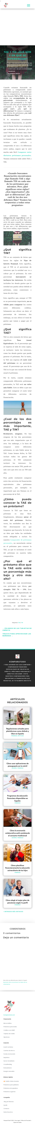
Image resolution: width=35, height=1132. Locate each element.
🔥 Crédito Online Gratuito (11, 1081)
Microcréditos (8, 1023)
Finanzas (11, 71)
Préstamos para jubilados (11, 1085)
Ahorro (14, 768)
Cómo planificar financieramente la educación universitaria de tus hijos (17, 868)
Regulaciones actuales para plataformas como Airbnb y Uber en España (17, 731)
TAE (19, 622)
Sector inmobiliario (9, 1061)
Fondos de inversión (9, 1054)
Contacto (6, 1108)
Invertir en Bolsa (8, 1047)
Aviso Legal (17, 1120)
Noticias (21, 735)
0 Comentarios (14, 73)
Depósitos (6, 1057)
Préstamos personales (10, 1027)
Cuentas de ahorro (9, 1050)
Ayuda (5, 1105)
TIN (22, 622)
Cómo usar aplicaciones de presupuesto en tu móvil (18, 764)
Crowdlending (8, 1064)
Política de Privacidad (26, 1120)
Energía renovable (9, 1071)
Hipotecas (7, 1037)
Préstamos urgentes (9, 1091)
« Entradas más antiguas (13, 912)
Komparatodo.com (9, 1015)
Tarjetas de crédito (9, 1033)
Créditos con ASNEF (9, 1030)
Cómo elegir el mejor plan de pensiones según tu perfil (17, 901)
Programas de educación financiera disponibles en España (17, 798)
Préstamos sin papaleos (11, 1088)
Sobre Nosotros (8, 1112)
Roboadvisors (8, 1068)
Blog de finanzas (9, 1101)
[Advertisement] (17, 27)
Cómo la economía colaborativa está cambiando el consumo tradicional (17, 833)
